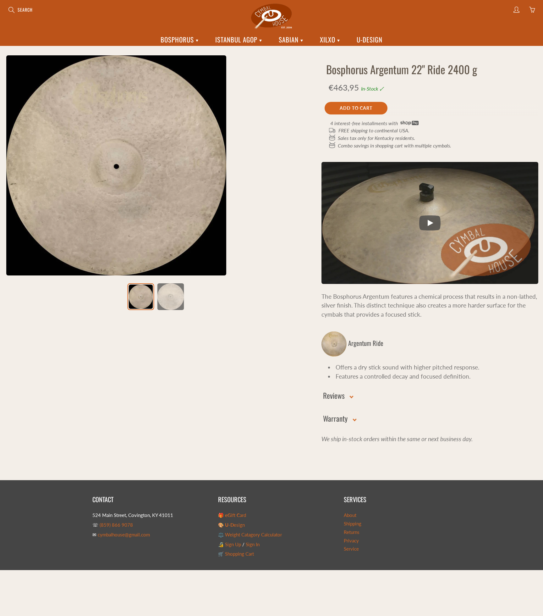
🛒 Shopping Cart (236, 554)
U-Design (369, 39)
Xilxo (328, 39)
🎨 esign (231, 525)
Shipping (352, 523)
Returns (351, 532)
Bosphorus (178, 39)
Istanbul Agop (237, 39)
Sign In (253, 544)
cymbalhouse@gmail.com (124, 534)
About (350, 515)
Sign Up (233, 544)
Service (351, 549)
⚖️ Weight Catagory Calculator (250, 534)
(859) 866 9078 (116, 525)
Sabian (289, 39)
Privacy (351, 540)
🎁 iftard (232, 515)
